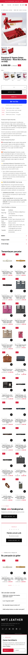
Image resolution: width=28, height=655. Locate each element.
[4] (19, 585)
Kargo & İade (14, 240)
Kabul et (6, 650)
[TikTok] (6, 629)
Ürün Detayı (14, 244)
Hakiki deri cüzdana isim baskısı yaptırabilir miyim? (11, 596)
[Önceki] (2, 76)
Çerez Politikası (6, 646)
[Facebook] (13, 629)
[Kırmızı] (6, 75)
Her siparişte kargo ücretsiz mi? (11, 605)
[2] (13, 585)
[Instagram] (2, 629)
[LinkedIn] (16, 629)
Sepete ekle (11, 266)
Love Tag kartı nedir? (8, 601)
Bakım (14, 236)
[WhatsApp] (20, 629)
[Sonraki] (26, 76)
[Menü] (2, 5)
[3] (16, 585)
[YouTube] (9, 629)
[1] (10, 585)
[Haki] (12, 75)
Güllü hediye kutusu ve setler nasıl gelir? (14, 609)
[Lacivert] (19, 75)
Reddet (17, 650)
